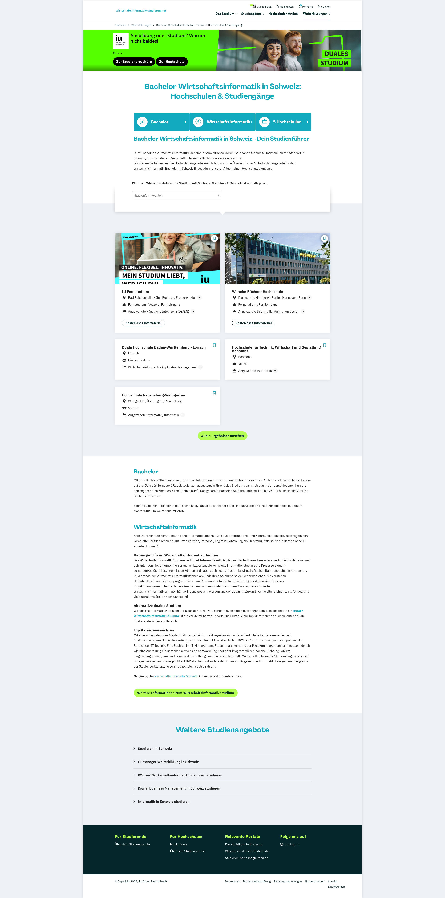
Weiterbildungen (315, 14)
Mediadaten (178, 844)
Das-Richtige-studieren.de (243, 844)
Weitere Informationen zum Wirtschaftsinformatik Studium (185, 692)
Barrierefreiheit (315, 881)
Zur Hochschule (171, 61)
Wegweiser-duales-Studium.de (247, 851)
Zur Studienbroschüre (134, 61)
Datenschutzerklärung (257, 881)
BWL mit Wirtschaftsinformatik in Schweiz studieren (180, 775)
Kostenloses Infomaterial (143, 323)
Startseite (120, 25)
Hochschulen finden (283, 14)
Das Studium (225, 14)
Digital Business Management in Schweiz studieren (179, 788)
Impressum (232, 881)
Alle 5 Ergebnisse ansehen (222, 435)
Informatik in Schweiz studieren (163, 801)
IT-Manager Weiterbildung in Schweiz (168, 761)
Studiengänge (251, 14)
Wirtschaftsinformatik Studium (176, 676)
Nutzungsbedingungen (288, 881)
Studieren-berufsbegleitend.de (246, 858)
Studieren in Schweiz (155, 748)
